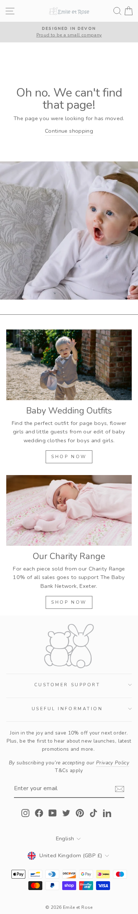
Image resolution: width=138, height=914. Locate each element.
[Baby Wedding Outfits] (69, 364)
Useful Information (67, 709)
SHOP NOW (69, 457)
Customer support (67, 685)
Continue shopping (69, 131)
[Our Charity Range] (69, 510)
